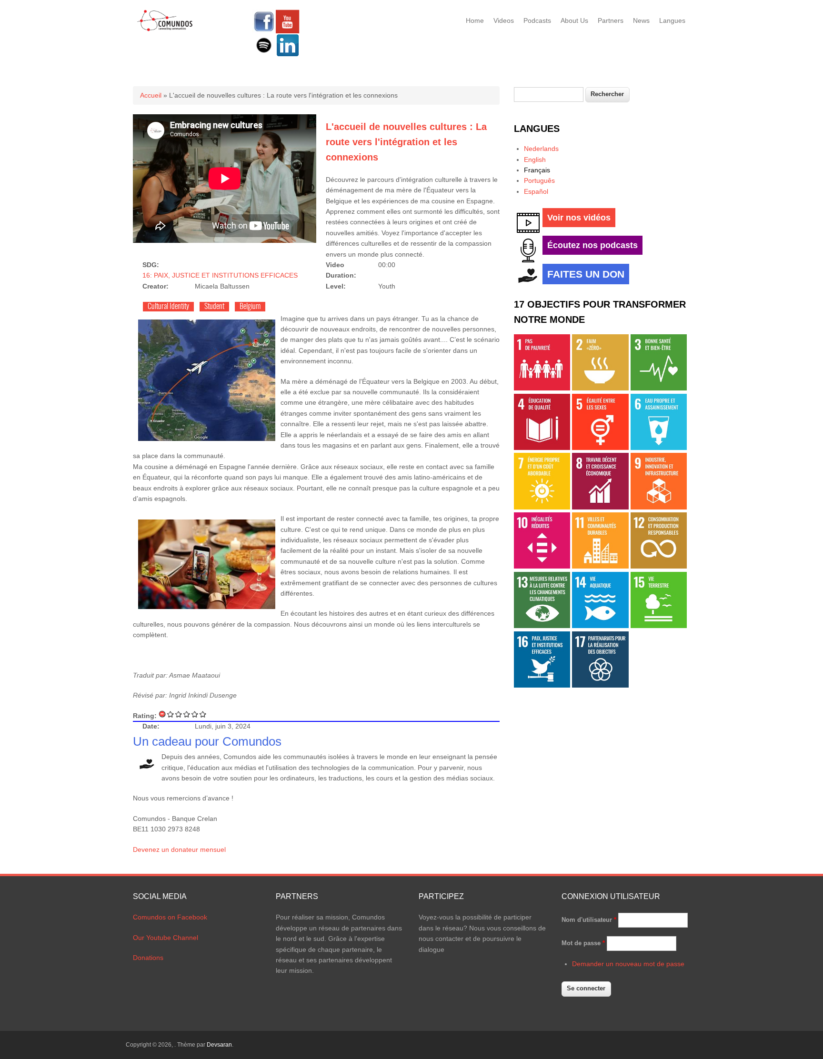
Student (214, 306)
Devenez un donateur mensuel (179, 849)
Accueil (150, 95)
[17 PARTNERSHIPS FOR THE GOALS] (600, 685)
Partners (610, 20)
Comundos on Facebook (170, 917)
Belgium (250, 306)
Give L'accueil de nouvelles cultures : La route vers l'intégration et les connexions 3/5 (187, 714)
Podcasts (537, 20)
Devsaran (219, 1044)
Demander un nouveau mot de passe (628, 964)
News (641, 20)
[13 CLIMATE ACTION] (542, 625)
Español (536, 191)
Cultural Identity (168, 306)
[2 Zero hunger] (600, 388)
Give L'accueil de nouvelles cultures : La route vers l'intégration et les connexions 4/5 (195, 714)
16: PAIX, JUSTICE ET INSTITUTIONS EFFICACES (220, 275)
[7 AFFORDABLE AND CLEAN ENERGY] (542, 507)
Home (475, 20)
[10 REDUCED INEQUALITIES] (542, 566)
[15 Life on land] (659, 625)
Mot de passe (583, 943)
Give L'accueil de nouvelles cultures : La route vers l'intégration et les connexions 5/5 (203, 714)
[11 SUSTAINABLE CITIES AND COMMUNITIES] (600, 566)
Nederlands (541, 148)
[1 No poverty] (542, 388)
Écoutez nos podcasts (592, 245)
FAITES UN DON (585, 274)
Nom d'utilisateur (589, 919)
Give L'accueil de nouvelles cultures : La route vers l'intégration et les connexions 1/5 (171, 714)
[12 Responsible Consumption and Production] (659, 566)
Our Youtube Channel (165, 937)
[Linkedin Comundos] (288, 55)
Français (537, 170)
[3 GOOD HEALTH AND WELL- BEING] (659, 388)
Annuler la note (163, 714)
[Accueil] (165, 29)
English (535, 159)
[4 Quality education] (542, 447)
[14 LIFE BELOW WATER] (600, 625)
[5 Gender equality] (600, 447)
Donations (148, 957)
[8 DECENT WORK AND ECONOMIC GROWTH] (600, 507)
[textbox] (548, 94)
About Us (574, 20)
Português (539, 180)
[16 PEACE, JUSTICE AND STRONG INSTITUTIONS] (542, 685)
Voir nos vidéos (579, 217)
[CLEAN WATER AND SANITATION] (659, 447)
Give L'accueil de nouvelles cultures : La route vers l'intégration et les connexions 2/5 (179, 714)
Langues (672, 20)
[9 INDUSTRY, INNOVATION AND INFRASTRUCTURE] (659, 507)
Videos (503, 20)
